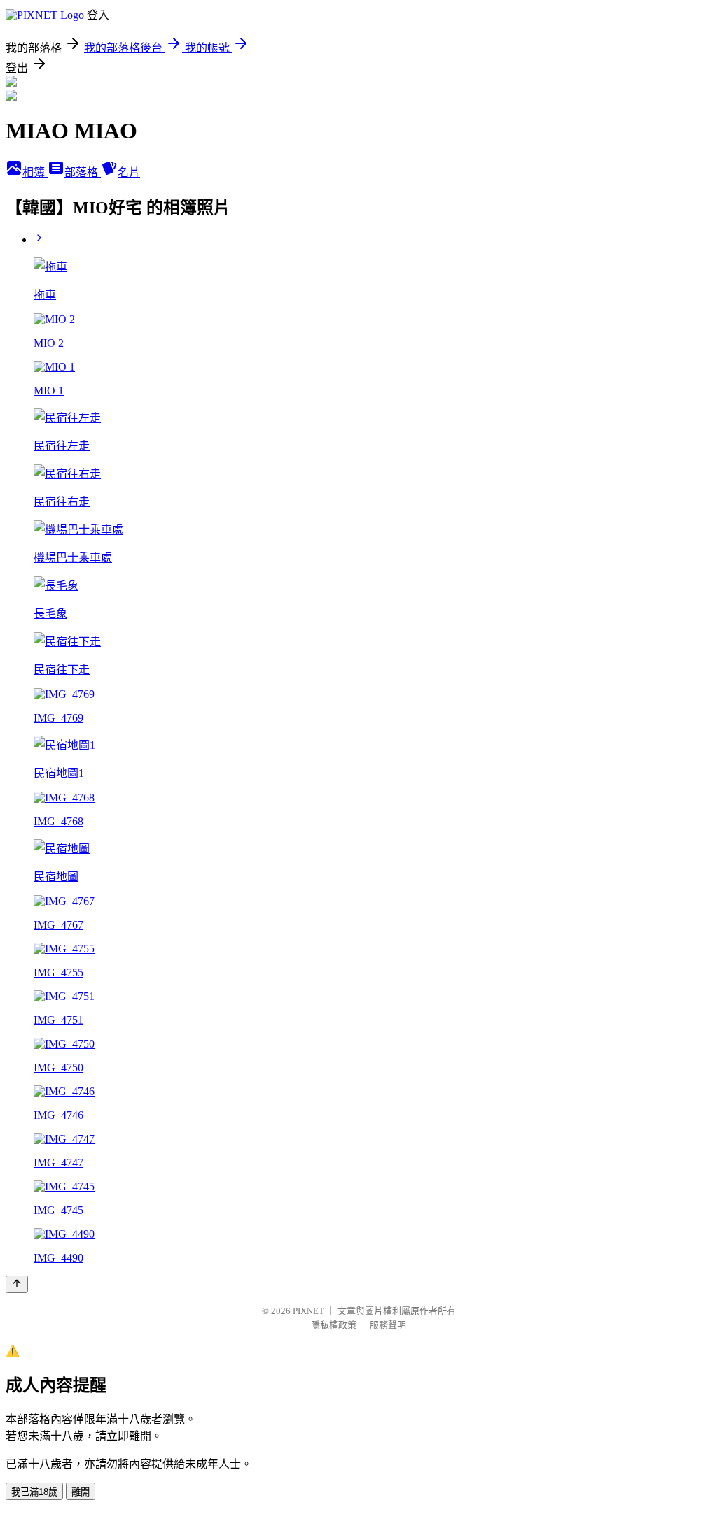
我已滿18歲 (34, 1492)
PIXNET (308, 1311)
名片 (129, 172)
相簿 (35, 172)
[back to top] (17, 1284)
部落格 (82, 172)
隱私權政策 (333, 1325)
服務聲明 (388, 1325)
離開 (80, 1492)
